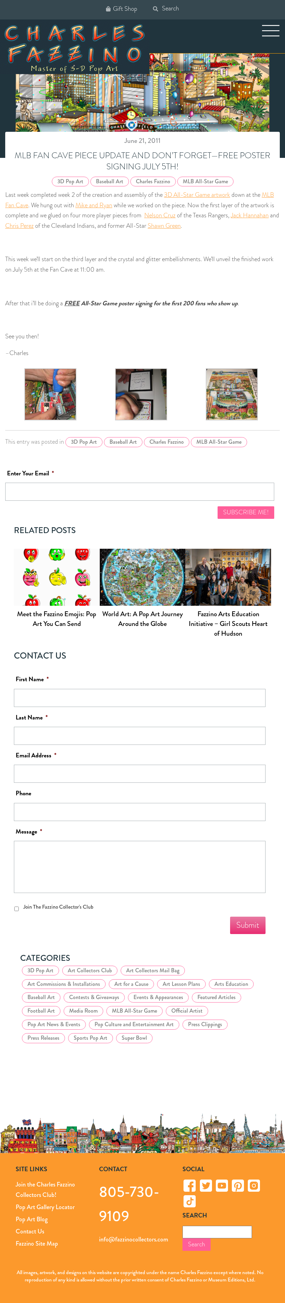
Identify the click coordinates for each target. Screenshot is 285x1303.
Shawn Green (164, 225)
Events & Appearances (158, 997)
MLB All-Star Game (205, 181)
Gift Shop (125, 9)
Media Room (83, 1011)
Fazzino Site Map (37, 1243)
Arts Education (231, 984)
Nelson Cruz (160, 215)
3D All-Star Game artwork (197, 194)
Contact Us (30, 1231)
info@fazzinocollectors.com (133, 1239)
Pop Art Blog (32, 1219)
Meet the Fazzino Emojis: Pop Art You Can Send (56, 619)
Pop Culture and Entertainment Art (134, 1024)
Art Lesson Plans (181, 984)
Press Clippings (205, 1024)
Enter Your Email (30, 473)
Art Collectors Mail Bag (152, 970)
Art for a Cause (131, 984)
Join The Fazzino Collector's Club (58, 907)
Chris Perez (19, 225)
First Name (32, 679)
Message (29, 831)
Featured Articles (216, 997)
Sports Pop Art (90, 1038)
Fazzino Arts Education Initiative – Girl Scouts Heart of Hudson (228, 623)
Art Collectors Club (90, 970)
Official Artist (187, 1011)
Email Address (36, 755)
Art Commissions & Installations (63, 984)
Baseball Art (109, 181)
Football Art (41, 1011)
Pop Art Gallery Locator (45, 1207)
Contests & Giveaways (94, 997)
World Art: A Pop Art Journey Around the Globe (142, 619)
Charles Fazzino (153, 181)
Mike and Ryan (93, 205)
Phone (23, 793)
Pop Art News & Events (53, 1024)
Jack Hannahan (250, 215)
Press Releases (43, 1038)
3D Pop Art (70, 181)
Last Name (32, 717)
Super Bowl (134, 1038)
